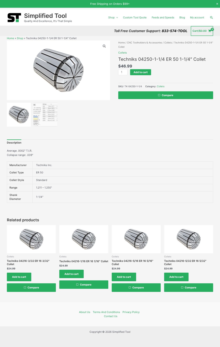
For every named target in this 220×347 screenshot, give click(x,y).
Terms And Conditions (106, 312)
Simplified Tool (45, 15)
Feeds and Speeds (163, 17)
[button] (116, 18)
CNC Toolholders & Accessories (144, 42)
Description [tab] (14, 142)
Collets (168, 42)
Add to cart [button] (19, 276)
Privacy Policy (131, 312)
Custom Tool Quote (135, 17)
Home (10, 38)
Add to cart (141, 72)
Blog (182, 17)
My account (197, 17)
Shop (111, 17)
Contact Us (110, 316)
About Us (84, 312)
